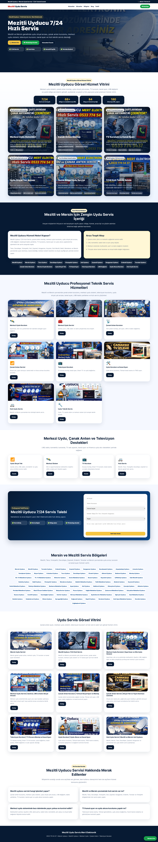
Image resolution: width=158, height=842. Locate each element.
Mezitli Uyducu (17, 262)
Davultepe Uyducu (56, 262)
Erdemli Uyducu (126, 262)
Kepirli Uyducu (90, 599)
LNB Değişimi (102, 267)
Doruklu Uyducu (140, 599)
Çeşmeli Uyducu (97, 262)
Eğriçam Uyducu (120, 595)
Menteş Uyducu (134, 573)
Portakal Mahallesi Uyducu (21, 590)
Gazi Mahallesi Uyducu (136, 595)
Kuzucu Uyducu (19, 595)
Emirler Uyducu (62, 595)
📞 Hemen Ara (14, 42)
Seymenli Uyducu (133, 582)
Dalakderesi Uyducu (32, 599)
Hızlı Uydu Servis (132, 267)
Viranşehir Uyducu (71, 262)
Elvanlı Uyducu (93, 573)
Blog (92, 6)
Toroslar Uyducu (140, 262)
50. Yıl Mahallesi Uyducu (23, 577)
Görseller (79, 6)
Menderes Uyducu (66, 582)
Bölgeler (86, 6)
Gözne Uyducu (47, 599)
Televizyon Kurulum (88, 267)
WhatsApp (145, 6)
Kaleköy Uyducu (24, 582)
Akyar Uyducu (38, 573)
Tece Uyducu (42, 262)
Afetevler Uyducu (60, 577)
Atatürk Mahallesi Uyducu (83, 582)
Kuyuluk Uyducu (106, 577)
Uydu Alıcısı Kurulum (117, 267)
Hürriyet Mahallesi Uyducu (79, 595)
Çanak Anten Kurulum (27, 267)
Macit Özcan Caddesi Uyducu (43, 590)
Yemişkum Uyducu (24, 573)
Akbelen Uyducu (143, 586)
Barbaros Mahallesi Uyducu (58, 586)
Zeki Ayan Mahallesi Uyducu (122, 599)
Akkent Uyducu (107, 573)
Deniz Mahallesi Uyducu (77, 577)
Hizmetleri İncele (47, 42)
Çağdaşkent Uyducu (79, 603)
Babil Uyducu (37, 582)
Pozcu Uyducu (77, 590)
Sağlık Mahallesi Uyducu (94, 590)
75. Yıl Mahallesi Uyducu (43, 577)
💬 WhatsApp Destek (30, 42)
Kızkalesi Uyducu (52, 573)
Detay (14, 335)
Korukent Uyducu (104, 599)
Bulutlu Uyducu (18, 599)
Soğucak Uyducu (76, 599)
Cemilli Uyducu (32, 595)
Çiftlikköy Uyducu (121, 577)
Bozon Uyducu (92, 577)
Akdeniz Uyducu (119, 582)
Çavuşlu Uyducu (129, 586)
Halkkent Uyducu (98, 586)
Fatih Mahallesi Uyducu (103, 582)
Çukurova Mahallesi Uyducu (114, 590)
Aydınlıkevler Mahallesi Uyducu (101, 595)
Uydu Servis (17, 6)
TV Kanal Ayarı (74, 267)
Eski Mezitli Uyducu (136, 577)
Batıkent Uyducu (120, 573)
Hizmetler (71, 6)
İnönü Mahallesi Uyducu (17, 586)
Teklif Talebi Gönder (115, 533)
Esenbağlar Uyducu (47, 595)
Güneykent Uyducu (114, 586)
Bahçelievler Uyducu (63, 590)
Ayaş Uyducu (74, 586)
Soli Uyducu (85, 262)
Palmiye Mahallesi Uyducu (37, 586)
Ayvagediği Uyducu (61, 599)
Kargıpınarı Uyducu (112, 262)
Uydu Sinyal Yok (60, 267)
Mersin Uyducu (30, 262)
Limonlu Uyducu (138, 569)
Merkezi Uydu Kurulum (44, 267)
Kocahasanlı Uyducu (105, 569)
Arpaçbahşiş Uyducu (122, 569)
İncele (14, 474)
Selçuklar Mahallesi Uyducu (136, 590)
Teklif (97, 6)
